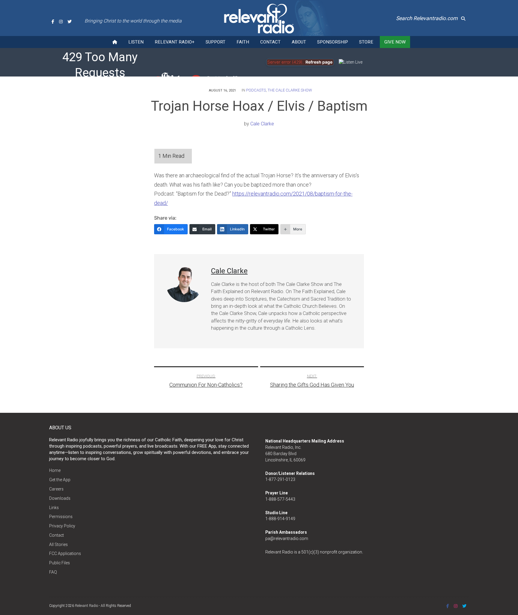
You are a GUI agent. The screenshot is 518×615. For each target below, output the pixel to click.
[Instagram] (61, 21)
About (299, 42)
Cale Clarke (262, 124)
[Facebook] (53, 21)
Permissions (61, 516)
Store (366, 42)
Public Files (59, 562)
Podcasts (256, 90)
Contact (270, 42)
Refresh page (318, 62)
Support (215, 42)
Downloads (59, 498)
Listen (136, 42)
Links (54, 507)
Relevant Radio (86, 606)
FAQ (53, 572)
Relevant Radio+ (175, 42)
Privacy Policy (62, 526)
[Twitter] (69, 21)
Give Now (395, 42)
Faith (243, 42)
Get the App (59, 479)
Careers (56, 489)
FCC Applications (65, 553)
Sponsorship (332, 42)
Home (55, 470)
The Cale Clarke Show (290, 90)
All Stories (58, 544)
